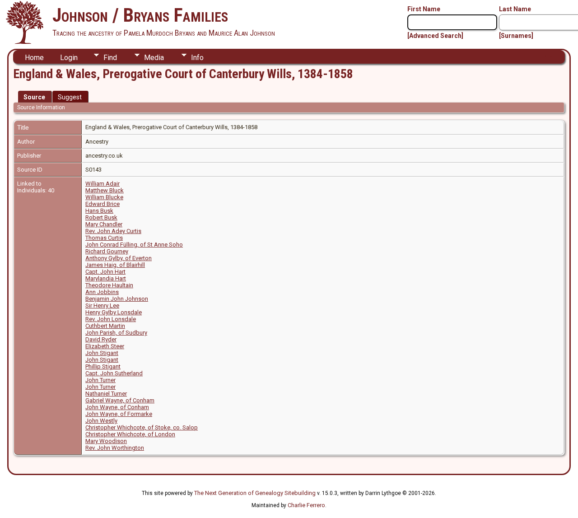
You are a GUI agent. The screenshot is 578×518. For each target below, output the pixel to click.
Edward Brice (102, 204)
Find (110, 57)
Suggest (70, 97)
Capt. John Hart (105, 271)
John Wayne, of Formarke (118, 414)
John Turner (100, 380)
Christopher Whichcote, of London (130, 434)
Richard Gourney (106, 251)
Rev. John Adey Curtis (113, 231)
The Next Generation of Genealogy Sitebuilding (255, 493)
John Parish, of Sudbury (116, 332)
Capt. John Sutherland (114, 373)
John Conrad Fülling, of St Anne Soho (134, 244)
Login (69, 57)
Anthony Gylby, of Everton (118, 258)
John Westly (101, 420)
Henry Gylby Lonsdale (113, 312)
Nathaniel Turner (106, 393)
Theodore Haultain (109, 285)
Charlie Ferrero (306, 505)
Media (154, 57)
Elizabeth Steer (104, 346)
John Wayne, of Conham (117, 407)
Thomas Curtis (104, 237)
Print (549, 57)
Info (197, 57)
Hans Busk (99, 210)
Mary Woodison (106, 441)
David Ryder (101, 339)
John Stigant (101, 353)
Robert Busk (101, 217)
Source (34, 97)
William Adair (102, 183)
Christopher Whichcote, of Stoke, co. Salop (141, 427)
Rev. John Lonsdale (110, 319)
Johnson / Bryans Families (140, 15)
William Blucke (104, 197)
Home (34, 57)
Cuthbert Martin (105, 325)
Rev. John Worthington (114, 447)
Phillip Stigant (103, 366)
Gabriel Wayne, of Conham (119, 400)
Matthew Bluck (104, 190)
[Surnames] (516, 35)
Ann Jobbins (102, 292)
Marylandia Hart (105, 278)
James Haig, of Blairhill (115, 264)
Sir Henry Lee (102, 305)
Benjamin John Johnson (116, 298)
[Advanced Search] (435, 35)
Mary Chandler (103, 224)
